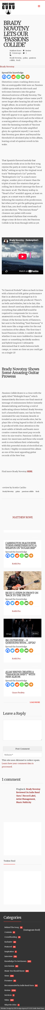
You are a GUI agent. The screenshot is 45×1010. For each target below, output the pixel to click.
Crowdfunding (10, 937)
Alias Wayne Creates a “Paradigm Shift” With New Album (20, 674)
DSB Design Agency (20, 1008)
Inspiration (9, 951)
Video (6, 1000)
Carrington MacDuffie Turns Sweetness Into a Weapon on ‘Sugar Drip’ (20, 545)
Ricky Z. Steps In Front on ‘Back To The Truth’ (21, 594)
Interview (8, 956)
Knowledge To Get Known (15, 961)
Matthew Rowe (15, 51)
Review (28, 51)
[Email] (23, 77)
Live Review (9, 966)
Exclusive (8, 942)
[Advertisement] (19, 838)
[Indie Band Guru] (22, 7)
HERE (29, 471)
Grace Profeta (18, 692)
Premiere (8, 980)
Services (8, 995)
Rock (18, 60)
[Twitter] (9, 77)
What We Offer (10, 1005)
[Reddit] (13, 77)
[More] (27, 77)
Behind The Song (11, 927)
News (6, 976)
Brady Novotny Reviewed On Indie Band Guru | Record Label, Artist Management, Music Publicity (28, 795)
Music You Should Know (14, 971)
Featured (8, 947)
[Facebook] (4, 77)
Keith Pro (16, 563)
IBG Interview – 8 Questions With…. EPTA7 (20, 641)
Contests (8, 932)
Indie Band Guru (38, 1008)
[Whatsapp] (18, 77)
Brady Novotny (15, 58)
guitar (25, 58)
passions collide (28, 491)
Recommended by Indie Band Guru (19, 985)
